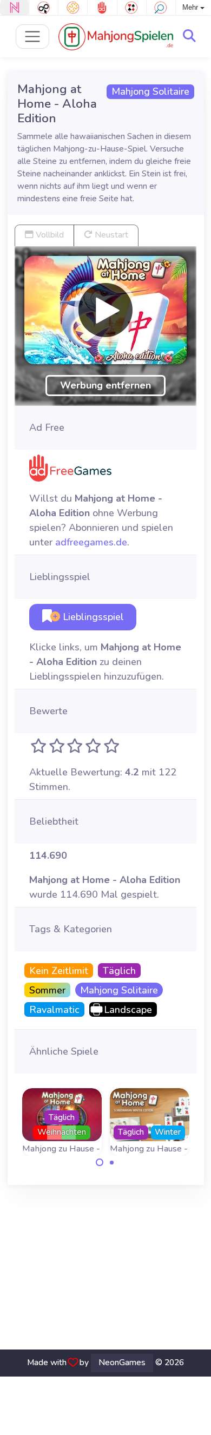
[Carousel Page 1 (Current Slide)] (99, 1162)
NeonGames (122, 1362)
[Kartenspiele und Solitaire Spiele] (132, 7)
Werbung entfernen (105, 385)
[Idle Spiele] (43, 7)
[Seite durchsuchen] (189, 36)
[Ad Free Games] (102, 7)
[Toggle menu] (33, 36)
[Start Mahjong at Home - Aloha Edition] (105, 310)
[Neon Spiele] (14, 7)
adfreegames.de (91, 542)
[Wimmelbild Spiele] (161, 7)
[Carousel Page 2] (112, 1162)
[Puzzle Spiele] (73, 7)
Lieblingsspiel (92, 616)
